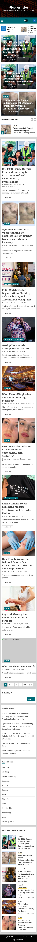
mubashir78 (8, 352)
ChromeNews (30, 937)
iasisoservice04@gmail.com (13, 58)
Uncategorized (18, 339)
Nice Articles (19, 7)
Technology (8, 339)
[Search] (30, 20)
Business (6, 38)
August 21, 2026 (18, 572)
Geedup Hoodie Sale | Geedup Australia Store (15, 347)
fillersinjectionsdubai (11, 459)
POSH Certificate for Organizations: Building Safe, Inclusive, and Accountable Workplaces (16, 294)
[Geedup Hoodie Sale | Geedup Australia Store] (18, 329)
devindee (7, 572)
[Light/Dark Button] (26, 20)
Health (5, 96)
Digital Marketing (9, 776)
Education (7, 284)
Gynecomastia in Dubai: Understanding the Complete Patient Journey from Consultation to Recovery (18, 104)
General (7, 388)
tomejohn (7, 669)
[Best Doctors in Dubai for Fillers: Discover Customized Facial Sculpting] (18, 430)
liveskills (7, 303)
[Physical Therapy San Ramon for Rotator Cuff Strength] (18, 598)
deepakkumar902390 (10, 404)
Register (34, 20)
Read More (7, 197)
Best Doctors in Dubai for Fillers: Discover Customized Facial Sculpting (17, 451)
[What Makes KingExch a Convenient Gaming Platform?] (18, 378)
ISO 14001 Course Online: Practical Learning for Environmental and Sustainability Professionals (17, 49)
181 (25, 685)
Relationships (7, 808)
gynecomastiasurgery (12, 112)
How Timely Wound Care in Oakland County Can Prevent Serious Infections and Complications (18, 563)
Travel (4, 817)
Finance (5, 785)
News (4, 803)
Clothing (7, 498)
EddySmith (7, 624)
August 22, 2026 (8, 60)
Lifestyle (14, 498)
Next (30, 685)
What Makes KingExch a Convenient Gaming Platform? (16, 397)
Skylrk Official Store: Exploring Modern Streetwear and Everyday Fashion (16, 508)
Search (7, 692)
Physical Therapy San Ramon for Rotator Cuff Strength (15, 617)
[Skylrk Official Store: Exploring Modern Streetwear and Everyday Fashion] (18, 487)
